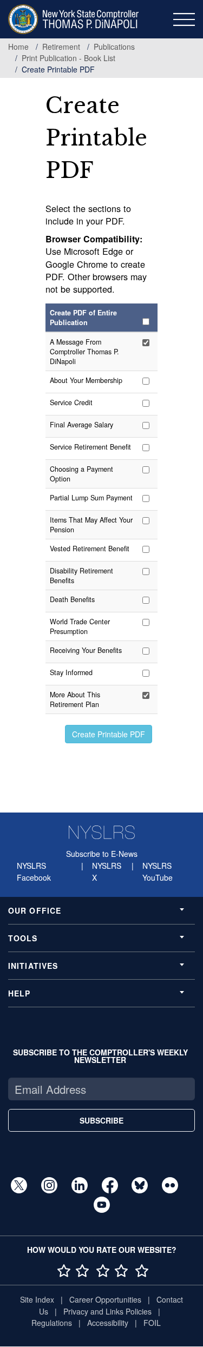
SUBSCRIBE (101, 1120)
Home (18, 46)
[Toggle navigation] (184, 19)
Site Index (37, 1299)
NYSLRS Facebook (34, 871)
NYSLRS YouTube (157, 871)
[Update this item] (147, 342)
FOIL (152, 1322)
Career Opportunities (105, 1299)
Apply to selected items (108, 734)
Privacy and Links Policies (107, 1311)
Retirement (61, 46)
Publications (114, 46)
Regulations (51, 1322)
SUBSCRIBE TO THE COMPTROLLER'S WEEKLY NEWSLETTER (100, 1056)
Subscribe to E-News (101, 853)
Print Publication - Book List (68, 57)
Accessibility (107, 1322)
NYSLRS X (106, 871)
